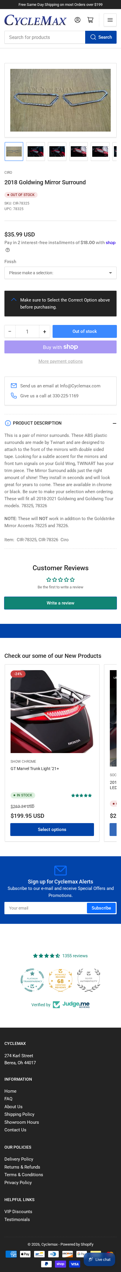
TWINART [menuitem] (86, 463)
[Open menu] (110, 19)
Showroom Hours (21, 1122)
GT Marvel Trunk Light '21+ (35, 768)
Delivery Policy (18, 1159)
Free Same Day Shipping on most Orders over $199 (60, 4)
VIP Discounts (18, 1211)
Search (105, 37)
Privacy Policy (18, 1182)
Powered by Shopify (76, 1244)
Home (10, 1091)
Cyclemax (49, 1244)
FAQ (8, 1098)
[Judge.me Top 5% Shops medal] (88, 980)
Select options (52, 829)
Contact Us (15, 1130)
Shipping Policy (19, 1114)
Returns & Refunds (22, 1167)
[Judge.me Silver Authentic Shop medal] (60, 980)
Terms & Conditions (23, 1174)
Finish (10, 261)
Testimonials (17, 1219)
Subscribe (101, 908)
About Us (13, 1106)
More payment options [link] (60, 361)
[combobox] (60, 37)
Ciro (8, 173)
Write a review (60, 603)
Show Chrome (23, 762)
